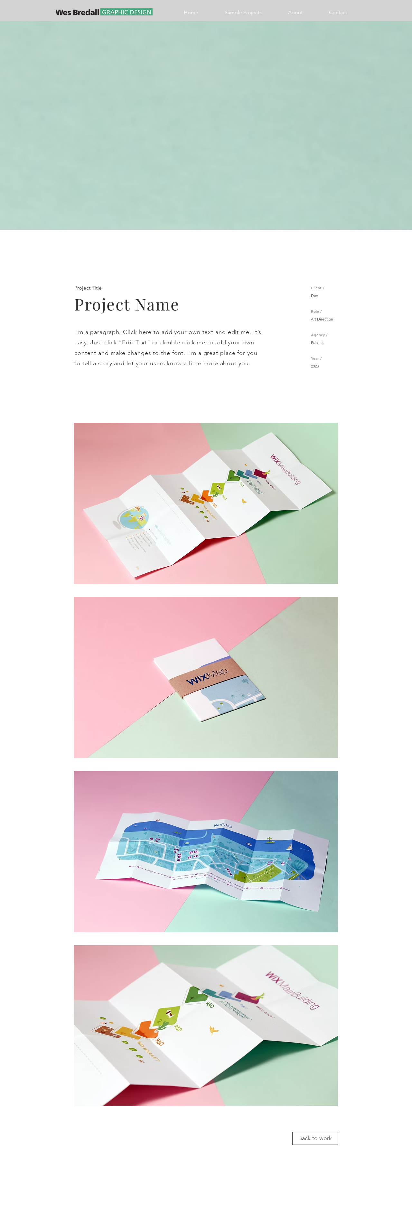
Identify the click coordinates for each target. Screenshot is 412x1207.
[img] (206, 503)
